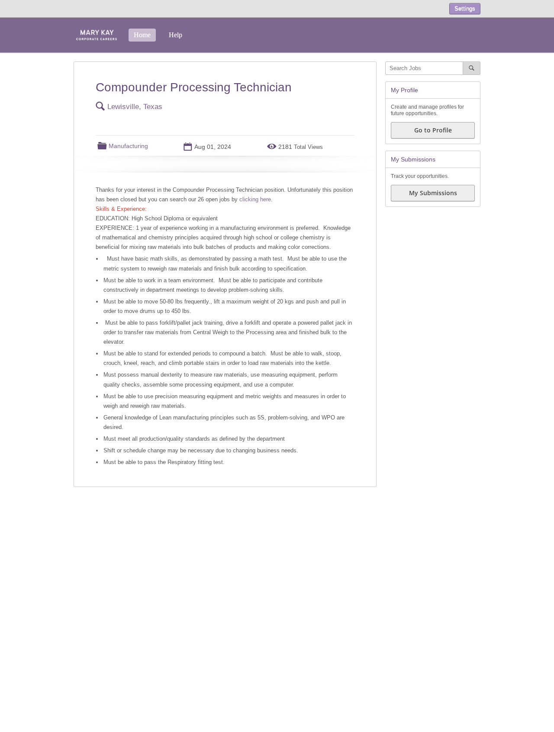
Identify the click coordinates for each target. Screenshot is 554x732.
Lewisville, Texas (134, 107)
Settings (464, 8)
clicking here (255, 199)
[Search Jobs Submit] (471, 68)
